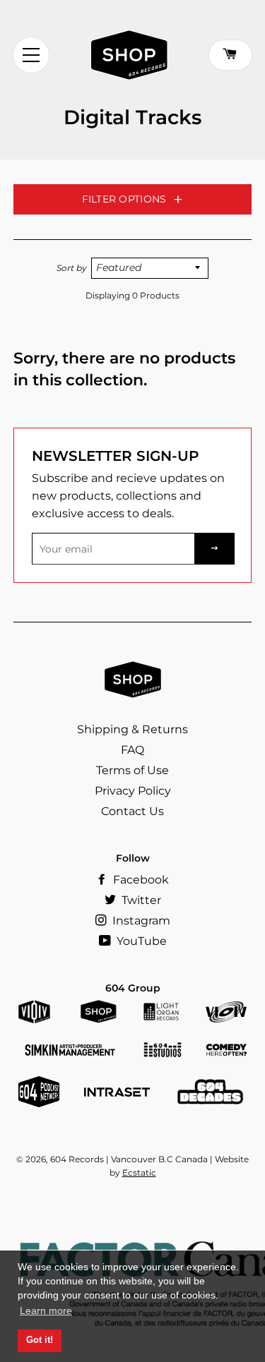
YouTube (140, 941)
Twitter (140, 900)
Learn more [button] (46, 1310)
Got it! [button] (39, 1340)
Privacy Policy (133, 790)
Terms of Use (132, 770)
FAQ (132, 750)
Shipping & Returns (132, 729)
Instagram (140, 920)
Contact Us (132, 811)
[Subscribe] (215, 549)
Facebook (139, 879)
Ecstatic (139, 1172)
